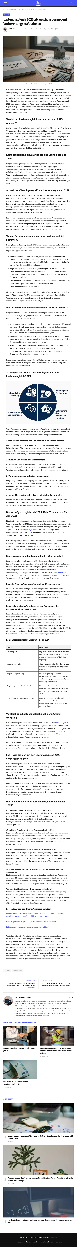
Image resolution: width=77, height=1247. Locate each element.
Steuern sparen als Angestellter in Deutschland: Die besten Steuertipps (33, 922)
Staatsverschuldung (14, 169)
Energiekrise (11, 625)
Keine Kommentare (62, 29)
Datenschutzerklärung (46, 1242)
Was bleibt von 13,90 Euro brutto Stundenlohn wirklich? (15, 1083)
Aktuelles (7, 970)
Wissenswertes (17, 970)
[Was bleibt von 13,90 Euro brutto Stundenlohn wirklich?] (20, 1069)
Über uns (28, 1242)
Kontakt (35, 1242)
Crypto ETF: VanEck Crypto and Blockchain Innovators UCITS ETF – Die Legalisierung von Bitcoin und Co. (21, 985)
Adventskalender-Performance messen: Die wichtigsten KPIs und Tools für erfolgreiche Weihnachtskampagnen (40, 1179)
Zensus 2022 (62, 572)
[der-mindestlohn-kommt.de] (38, 3)
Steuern (6, 14)
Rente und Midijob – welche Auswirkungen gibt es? (19, 1049)
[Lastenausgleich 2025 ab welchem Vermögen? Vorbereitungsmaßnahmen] (38, 59)
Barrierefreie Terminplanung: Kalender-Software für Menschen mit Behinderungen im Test (40, 1221)
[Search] (71, 3)
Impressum (58, 1242)
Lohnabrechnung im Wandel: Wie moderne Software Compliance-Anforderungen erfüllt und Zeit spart (40, 1137)
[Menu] (5, 3)
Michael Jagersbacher (15, 29)
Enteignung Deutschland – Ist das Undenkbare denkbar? (27, 927)
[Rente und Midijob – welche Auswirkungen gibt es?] (20, 1036)
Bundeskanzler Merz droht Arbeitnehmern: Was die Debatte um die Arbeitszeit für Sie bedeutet (56, 1050)
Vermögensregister (27, 529)
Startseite (5, 9)
